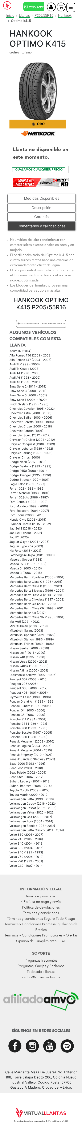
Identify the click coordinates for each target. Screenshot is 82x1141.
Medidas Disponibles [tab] (41, 198)
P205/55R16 (43, 15)
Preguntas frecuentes (41, 960)
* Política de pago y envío (41, 902)
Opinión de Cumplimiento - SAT (41, 941)
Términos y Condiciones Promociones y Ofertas (41, 935)
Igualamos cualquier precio (39, 169)
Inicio (10, 15)
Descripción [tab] (41, 208)
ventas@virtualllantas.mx (41, 977)
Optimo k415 (21, 21)
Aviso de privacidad (41, 896)
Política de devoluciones (41, 907)
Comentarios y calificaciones (41, 226)
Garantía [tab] (41, 217)
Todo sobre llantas (41, 972)
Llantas (24, 15)
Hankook (64, 15)
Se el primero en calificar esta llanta (42, 324)
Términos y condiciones (41, 913)
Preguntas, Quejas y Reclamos (41, 966)
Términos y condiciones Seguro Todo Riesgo (41, 919)
